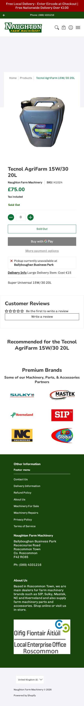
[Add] (30, 217)
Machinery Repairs (26, 512)
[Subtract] (11, 217)
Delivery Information (27, 486)
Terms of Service (25, 526)
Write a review (42, 316)
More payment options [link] (42, 251)
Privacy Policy (23, 519)
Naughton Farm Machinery (25, 182)
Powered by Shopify (25, 695)
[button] (63, 28)
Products (26, 78)
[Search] (56, 28)
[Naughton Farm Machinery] (23, 28)
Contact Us (21, 479)
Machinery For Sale (26, 506)
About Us (19, 499)
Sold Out (42, 229)
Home (13, 78)
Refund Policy (22, 492)
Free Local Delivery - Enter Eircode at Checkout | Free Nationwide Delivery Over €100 (42, 6)
